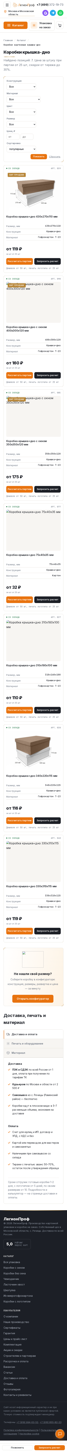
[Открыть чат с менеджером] (60, 1434)
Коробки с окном (14, 1267)
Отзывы (8, 1383)
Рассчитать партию (19, 261)
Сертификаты (12, 1327)
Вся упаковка (12, 1262)
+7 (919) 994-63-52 (27, 1422)
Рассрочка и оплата (16, 1361)
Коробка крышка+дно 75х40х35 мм (30, 554)
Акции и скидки (13, 1350)
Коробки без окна (15, 1273)
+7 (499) (50, 4)
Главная (8, 40)
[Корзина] (59, 25)
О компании (11, 1316)
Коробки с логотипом (17, 1301)
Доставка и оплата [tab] (24, 1034)
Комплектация (12, 1344)
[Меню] (7, 5)
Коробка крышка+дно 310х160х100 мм (31, 665)
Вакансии (9, 1366)
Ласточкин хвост (14, 1284)
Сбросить (54, 156)
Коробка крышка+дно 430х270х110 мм (32, 216)
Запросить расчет (47, 261)
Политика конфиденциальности (21, 1430)
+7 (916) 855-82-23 (50, 1422)
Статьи (8, 1372)
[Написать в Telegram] (53, 13)
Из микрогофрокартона (18, 1295)
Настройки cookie (29, 1433)
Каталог (18, 25)
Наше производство (16, 1321)
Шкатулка (9, 1290)
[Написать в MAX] (45, 13)
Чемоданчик (11, 1278)
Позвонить (17, 1447)
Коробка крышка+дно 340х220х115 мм (31, 775)
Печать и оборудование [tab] (27, 1043)
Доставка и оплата (15, 1378)
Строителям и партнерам (20, 1355)
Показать (38, 156)
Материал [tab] (18, 1052)
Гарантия (9, 1333)
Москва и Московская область (21, 13)
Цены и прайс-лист (15, 1338)
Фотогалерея (12, 1389)
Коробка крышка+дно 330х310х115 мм (31, 886)
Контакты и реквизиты (17, 1394)
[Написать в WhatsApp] (60, 13)
